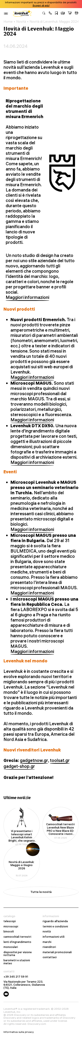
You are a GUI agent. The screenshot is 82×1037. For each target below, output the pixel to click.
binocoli (8, 931)
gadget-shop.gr (19, 766)
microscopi (10, 926)
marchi (47, 942)
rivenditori (49, 947)
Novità (21, 22)
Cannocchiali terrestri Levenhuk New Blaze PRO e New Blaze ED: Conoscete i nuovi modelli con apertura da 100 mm (60, 829)
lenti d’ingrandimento (17, 942)
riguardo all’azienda (55, 921)
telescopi (9, 921)
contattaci (50, 957)
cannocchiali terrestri (17, 936)
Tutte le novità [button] (41, 892)
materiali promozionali (57, 952)
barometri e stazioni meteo (16, 962)
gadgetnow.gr (34, 760)
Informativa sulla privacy (18, 1032)
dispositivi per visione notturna (17, 954)
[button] (50, 13)
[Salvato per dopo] (56, 13)
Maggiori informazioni (27, 297)
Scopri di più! (41, 5)
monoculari (10, 947)
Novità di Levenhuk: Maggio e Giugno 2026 (21, 865)
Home (8, 22)
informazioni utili (54, 936)
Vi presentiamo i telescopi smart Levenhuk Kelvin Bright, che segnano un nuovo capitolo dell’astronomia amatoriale (22, 836)
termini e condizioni (55, 926)
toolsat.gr (60, 760)
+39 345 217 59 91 (15, 976)
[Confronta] (63, 13)
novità (47, 931)
